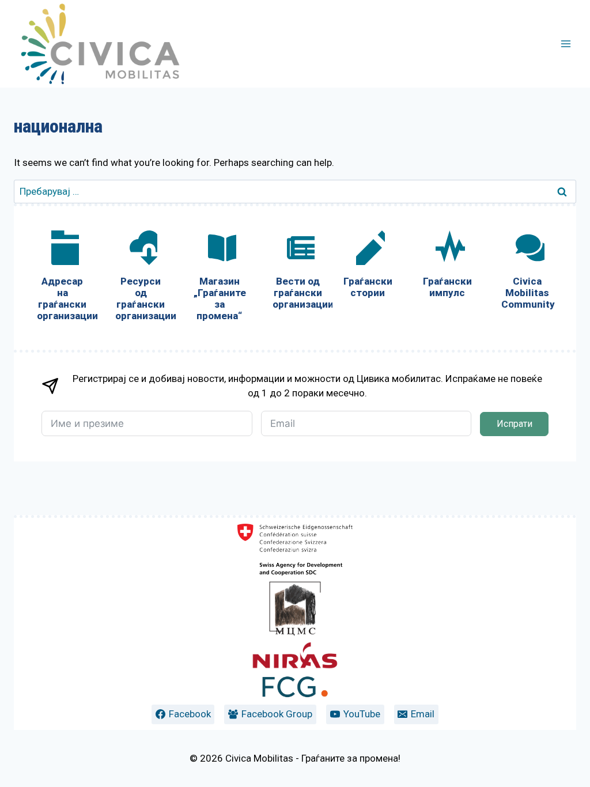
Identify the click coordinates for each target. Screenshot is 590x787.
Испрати (514, 423)
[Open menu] (565, 43)
